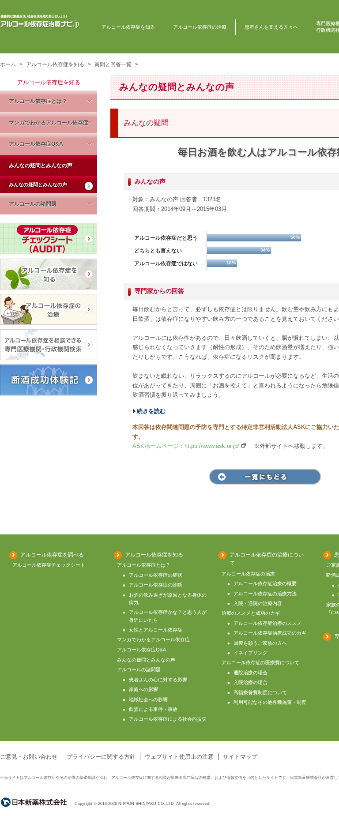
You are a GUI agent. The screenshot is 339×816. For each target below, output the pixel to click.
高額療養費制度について (260, 692)
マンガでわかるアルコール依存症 (48, 122)
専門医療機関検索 (48, 344)
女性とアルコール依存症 (155, 629)
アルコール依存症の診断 (155, 584)
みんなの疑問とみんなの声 (40, 165)
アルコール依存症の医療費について (260, 662)
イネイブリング (250, 652)
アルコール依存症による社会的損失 (168, 719)
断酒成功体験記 (48, 380)
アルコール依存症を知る (128, 27)
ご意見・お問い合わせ (28, 756)
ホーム (8, 64)
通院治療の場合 (250, 672)
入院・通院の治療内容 (258, 603)
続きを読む (151, 411)
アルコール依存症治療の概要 (265, 583)
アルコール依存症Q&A (36, 144)
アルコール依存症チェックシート (48, 238)
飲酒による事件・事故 (153, 709)
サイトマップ (240, 756)
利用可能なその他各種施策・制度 (270, 702)
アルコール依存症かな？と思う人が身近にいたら (168, 615)
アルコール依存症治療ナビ (39, 22)
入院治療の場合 (250, 682)
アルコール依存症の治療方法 (265, 593)
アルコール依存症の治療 (199, 27)
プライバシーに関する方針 (101, 756)
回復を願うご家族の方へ (260, 643)
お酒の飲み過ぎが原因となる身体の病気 (168, 598)
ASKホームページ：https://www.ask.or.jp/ (185, 446)
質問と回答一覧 (113, 64)
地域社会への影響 (148, 699)
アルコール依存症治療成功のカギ (270, 633)
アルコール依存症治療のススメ (267, 623)
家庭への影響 (143, 689)
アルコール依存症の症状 (155, 575)
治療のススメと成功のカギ (251, 613)
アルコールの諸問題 (32, 204)
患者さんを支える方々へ (271, 27)
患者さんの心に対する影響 (158, 679)
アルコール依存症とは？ (38, 101)
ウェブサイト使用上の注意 (179, 756)
